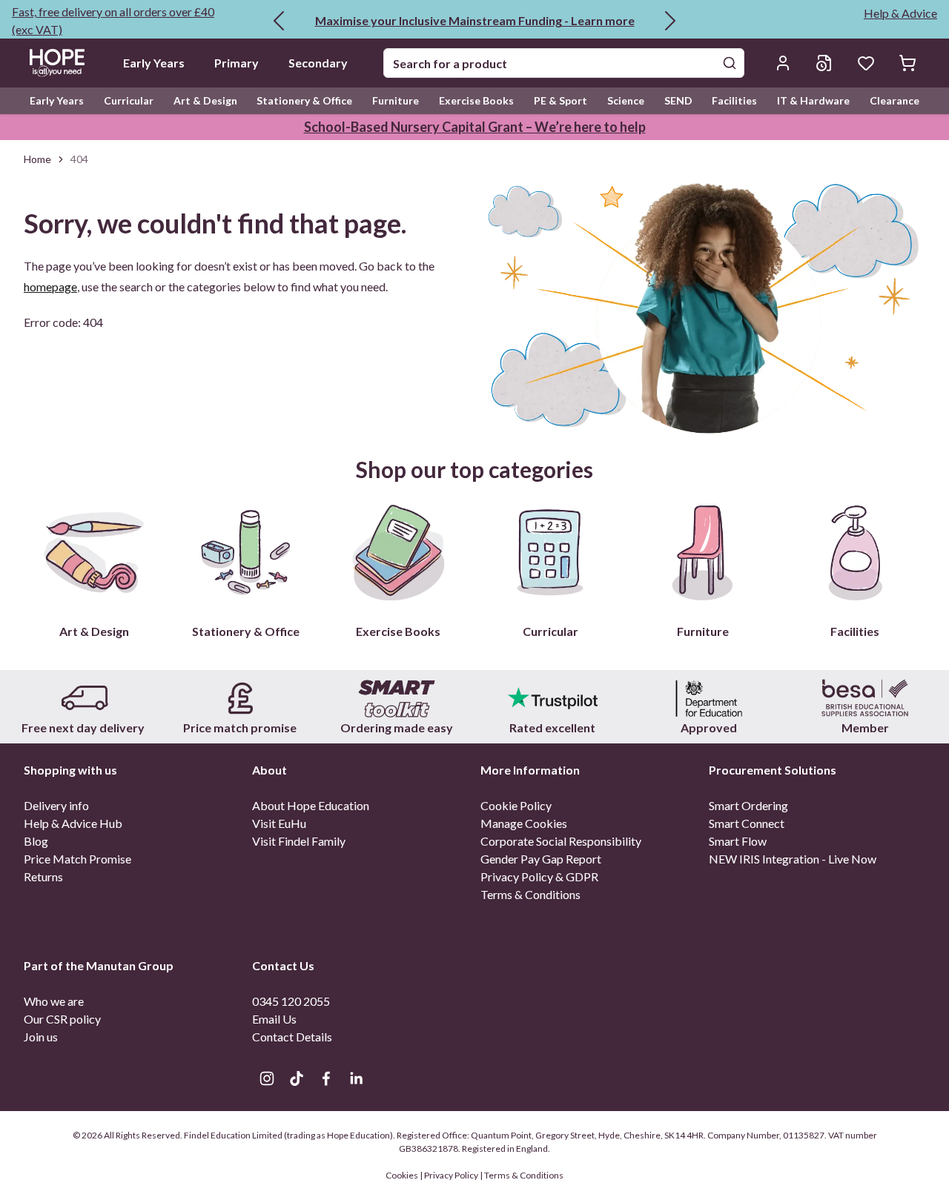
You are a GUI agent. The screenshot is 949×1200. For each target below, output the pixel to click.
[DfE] (709, 698)
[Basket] (907, 63)
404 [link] (79, 159)
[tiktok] (296, 1078)
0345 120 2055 (291, 1001)
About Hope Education (310, 805)
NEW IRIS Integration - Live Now (792, 859)
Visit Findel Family (298, 841)
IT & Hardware (813, 100)
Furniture (395, 100)
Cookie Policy (516, 805)
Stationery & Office (304, 100)
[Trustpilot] (552, 698)
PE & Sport (560, 100)
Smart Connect (746, 823)
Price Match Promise (77, 859)
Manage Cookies (523, 823)
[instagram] (267, 1078)
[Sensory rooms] (396, 698)
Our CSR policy (62, 1019)
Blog (36, 841)
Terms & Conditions (530, 894)
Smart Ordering (748, 805)
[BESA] (865, 698)
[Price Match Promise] (240, 698)
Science (625, 100)
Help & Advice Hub (73, 823)
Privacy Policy (451, 1175)
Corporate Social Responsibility (560, 841)
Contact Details (292, 1037)
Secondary (318, 63)
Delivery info (56, 805)
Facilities (734, 100)
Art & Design (205, 100)
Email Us (274, 1019)
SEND (678, 100)
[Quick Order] (824, 63)
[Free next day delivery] (84, 698)
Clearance (894, 100)
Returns (43, 876)
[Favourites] (866, 63)
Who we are (54, 1001)
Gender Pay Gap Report (540, 859)
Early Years (154, 63)
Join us (41, 1037)
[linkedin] (356, 1078)
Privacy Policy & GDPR (539, 876)
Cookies (403, 1175)
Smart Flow (738, 841)
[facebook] (326, 1078)
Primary (236, 63)
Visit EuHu (279, 823)
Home (37, 159)
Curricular (128, 100)
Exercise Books (476, 100)
